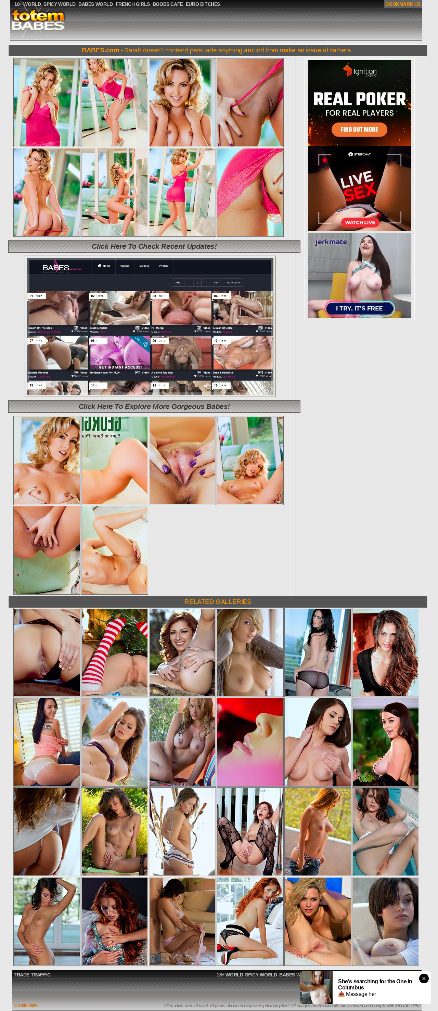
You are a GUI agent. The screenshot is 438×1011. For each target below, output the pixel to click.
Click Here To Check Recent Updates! (154, 246)
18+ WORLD (230, 974)
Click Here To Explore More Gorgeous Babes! (154, 406)
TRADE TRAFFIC (32, 974)
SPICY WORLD (261, 974)
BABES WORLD (296, 974)
